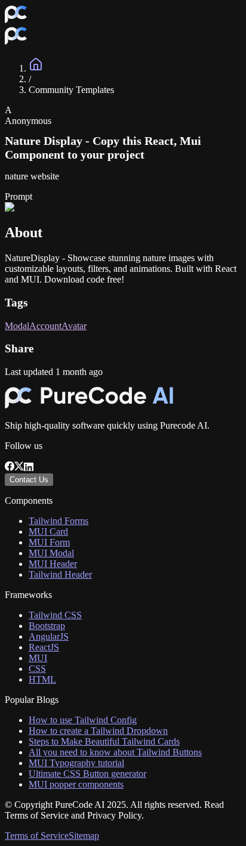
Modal (17, 326)
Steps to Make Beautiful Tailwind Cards (104, 741)
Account (45, 326)
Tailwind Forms (58, 521)
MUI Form (49, 542)
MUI (38, 658)
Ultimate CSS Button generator (87, 773)
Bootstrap (47, 626)
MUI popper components (76, 784)
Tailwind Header (60, 574)
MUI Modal (51, 553)
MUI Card (48, 531)
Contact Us (29, 479)
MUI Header (53, 564)
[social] (9, 468)
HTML (42, 679)
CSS (37, 669)
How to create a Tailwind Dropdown (98, 731)
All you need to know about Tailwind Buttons (115, 752)
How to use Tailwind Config (83, 720)
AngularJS (49, 636)
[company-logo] (16, 21)
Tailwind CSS (55, 615)
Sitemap (84, 835)
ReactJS (44, 647)
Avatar (74, 326)
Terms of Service (37, 835)
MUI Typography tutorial (76, 763)
